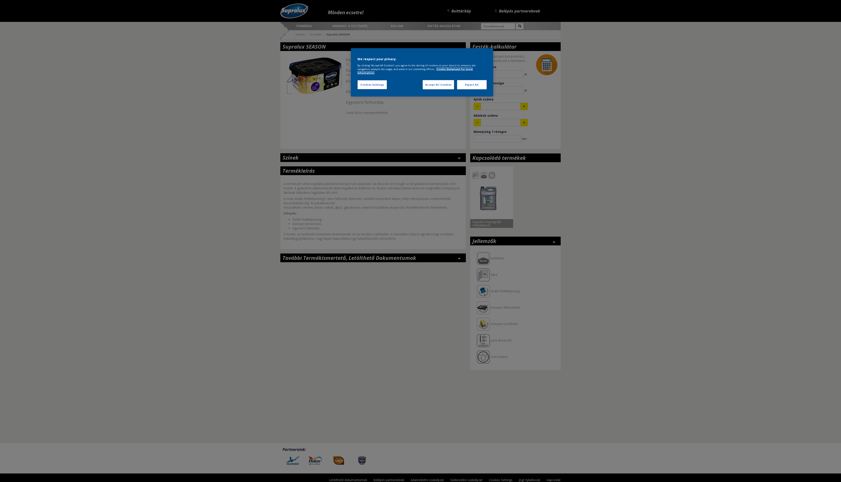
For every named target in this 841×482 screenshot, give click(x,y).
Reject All (472, 84)
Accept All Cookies (438, 84)
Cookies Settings (372, 84)
